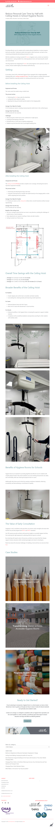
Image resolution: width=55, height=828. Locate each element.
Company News (9, 18)
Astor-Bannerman (11, 821)
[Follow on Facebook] (2, 803)
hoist (16, 97)
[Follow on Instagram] (5, 803)
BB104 (29, 530)
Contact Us (27, 721)
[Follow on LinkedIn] (8, 803)
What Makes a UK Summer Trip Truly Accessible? (17, 768)
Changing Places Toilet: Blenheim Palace (15, 766)
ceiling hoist (23, 201)
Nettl (24, 821)
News (27, 18)
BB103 (23, 530)
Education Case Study (17, 18)
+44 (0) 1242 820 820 (6, 796)
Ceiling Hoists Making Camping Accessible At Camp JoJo (19, 755)
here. (7, 544)
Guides (24, 18)
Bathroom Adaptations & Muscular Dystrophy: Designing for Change (22, 753)
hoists (27, 57)
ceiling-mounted (12, 183)
